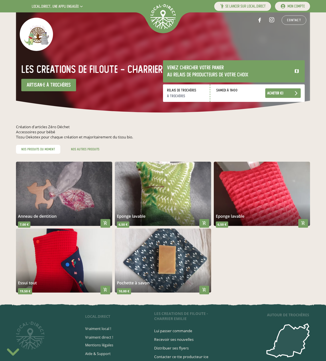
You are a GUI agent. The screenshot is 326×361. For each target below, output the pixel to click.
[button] (57, 6)
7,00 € (24, 224)
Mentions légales (99, 345)
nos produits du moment (38, 149)
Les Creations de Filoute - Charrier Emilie (181, 316)
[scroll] (13, 351)
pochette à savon (133, 282)
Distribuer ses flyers (171, 348)
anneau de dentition (37, 216)
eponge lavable (131, 216)
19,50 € (25, 291)
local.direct (97, 316)
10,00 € (124, 291)
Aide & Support (98, 353)
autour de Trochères (288, 314)
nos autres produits (85, 149)
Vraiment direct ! (99, 337)
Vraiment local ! (98, 328)
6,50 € (123, 224)
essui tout (27, 282)
